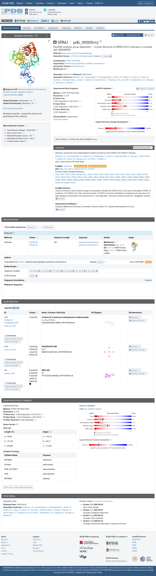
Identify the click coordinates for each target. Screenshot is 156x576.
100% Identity (91, 271)
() (11, 321)
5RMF (111, 179)
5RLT (85, 177)
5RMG (117, 179)
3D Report (142, 89)
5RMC (93, 179)
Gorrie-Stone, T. (101, 79)
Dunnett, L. (57, 79)
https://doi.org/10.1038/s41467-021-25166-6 (77, 169)
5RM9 (75, 179)
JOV (6, 317)
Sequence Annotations (36, 89)
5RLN (145, 174)
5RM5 (147, 177)
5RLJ (123, 174)
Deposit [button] (19, 3)
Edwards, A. (59, 512)
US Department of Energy (86, 567)
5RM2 (129, 177)
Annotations (39, 28)
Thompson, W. (114, 79)
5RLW (101, 177)
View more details (60, 119)
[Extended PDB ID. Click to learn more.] (100, 41)
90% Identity (68, 271)
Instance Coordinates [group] (12, 342)
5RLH (112, 174)
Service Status (38, 551)
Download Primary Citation (142, 147)
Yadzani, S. (87, 156)
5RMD (99, 179)
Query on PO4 (10, 349)
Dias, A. (136, 77)
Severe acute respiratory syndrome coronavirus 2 (85, 63)
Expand (148, 280)
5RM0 (118, 177)
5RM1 (123, 177)
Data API (150, 35)
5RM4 (141, 177)
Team (3, 548)
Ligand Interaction (10, 94)
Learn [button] (71, 3)
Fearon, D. (144, 77)
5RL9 (73, 174)
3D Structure (48, 227)
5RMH (123, 179)
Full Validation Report (92, 409)
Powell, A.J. (127, 77)
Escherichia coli (77, 66)
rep (117, 245)
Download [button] (61, 3)
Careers (89, 3)
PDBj (134, 545)
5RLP (63, 177)
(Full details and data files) (103, 501)
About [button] (80, 3)
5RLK (128, 174)
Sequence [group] (31, 227)
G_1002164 (74, 56)
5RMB (87, 179)
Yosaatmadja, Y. (91, 77)
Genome (78, 28)
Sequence (66, 28)
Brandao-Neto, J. (70, 79)
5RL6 (57, 174)
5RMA (81, 179)
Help (140, 3)
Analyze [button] (50, 3)
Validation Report (25, 92)
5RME (105, 179)
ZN (5, 370)
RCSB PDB (8, 3)
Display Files (119, 35)
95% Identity (79, 271)
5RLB (79, 174)
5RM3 (135, 177)
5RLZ (112, 177)
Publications (5, 545)
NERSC (71, 572)
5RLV (96, 177)
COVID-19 (99, 3)
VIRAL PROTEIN (73, 60)
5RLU (90, 177)
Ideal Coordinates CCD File (13, 338)
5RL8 (68, 174)
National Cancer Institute (124, 567)
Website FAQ (37, 545)
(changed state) (86, 56)
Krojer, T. (81, 79)
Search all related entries (65, 182)
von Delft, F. (126, 79)
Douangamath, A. (106, 77)
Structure (26, 28)
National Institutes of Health (72, 570)
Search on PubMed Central (97, 166)
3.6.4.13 (112, 250)
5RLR (74, 177)
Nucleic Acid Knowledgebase (116, 561)
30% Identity (34, 271)
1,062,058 (51, 10)
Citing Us (4, 542)
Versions (100, 28)
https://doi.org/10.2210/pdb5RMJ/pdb (77, 53)
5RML (146, 179)
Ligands (89, 28)
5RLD (90, 174)
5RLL (133, 174)
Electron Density (10, 92)
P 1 (17, 424)
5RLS (80, 177)
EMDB (134, 551)
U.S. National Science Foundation (49, 567)
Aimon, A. (118, 77)
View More (60, 199)
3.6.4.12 (110, 247)
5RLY (107, 177)
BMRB (134, 548)
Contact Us (37, 539)
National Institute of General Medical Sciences (40, 570)
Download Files (135, 35)
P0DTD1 (21, 261)
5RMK (140, 179)
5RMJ (134, 179)
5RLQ (68, 177)
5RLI (118, 174)
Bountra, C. (60, 82)
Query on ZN (9, 373)
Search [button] (29, 3)
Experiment (53, 28)
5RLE (96, 174)
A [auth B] (33, 242)
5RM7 (63, 179)
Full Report (150, 89)
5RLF (101, 174)
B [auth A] (33, 245)
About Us (4, 539)
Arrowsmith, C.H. (138, 79)
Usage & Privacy (7, 554)
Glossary (36, 548)
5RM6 (57, 179)
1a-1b (121, 245)
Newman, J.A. (78, 77)
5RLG (106, 174)
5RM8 (69, 179)
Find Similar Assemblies (13, 108)
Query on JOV (10, 326)
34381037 (68, 166)
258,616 (32, 10)
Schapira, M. (81, 159)
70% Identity (57, 271)
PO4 (6, 346)
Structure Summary (11, 28)
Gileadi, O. (70, 82)
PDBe (134, 542)
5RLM (139, 174)
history (94, 139)
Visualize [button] (40, 3)
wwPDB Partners (139, 536)
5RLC (84, 174)
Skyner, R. (90, 79)
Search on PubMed (81, 166)
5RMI (129, 179)
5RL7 (63, 174)
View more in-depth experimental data (18, 487)
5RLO (57, 177)
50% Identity (45, 271)
